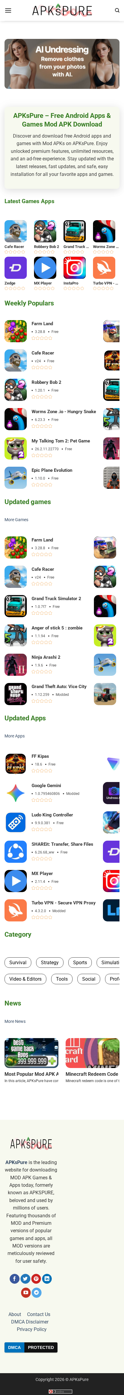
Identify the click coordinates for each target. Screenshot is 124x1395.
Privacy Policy (32, 1329)
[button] (8, 10)
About (14, 1314)
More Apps (15, 736)
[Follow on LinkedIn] (47, 1279)
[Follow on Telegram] (37, 1292)
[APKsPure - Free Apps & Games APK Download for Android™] (62, 10)
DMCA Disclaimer (29, 1322)
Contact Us (38, 1314)
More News (15, 1021)
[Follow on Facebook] (15, 1279)
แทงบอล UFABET (62, 1363)
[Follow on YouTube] (26, 1292)
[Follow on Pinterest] (36, 1279)
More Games (16, 519)
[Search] (117, 10)
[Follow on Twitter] (25, 1279)
